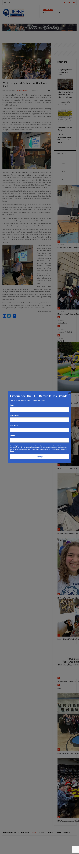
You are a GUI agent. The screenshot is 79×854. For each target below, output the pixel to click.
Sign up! (40, 456)
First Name (14, 415)
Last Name (14, 425)
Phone (12, 435)
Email (12, 405)
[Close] (69, 393)
